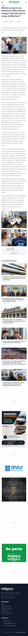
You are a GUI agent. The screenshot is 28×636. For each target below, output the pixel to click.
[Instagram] (6, 597)
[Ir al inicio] (14, 2)
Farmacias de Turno (6, 613)
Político (3, 5)
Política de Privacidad (20, 632)
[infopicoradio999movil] (14, 552)
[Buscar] (26, 2)
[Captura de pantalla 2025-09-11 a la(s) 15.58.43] (14, 489)
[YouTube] (13, 597)
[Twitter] (9, 597)
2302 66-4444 (7, 620)
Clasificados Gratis (6, 606)
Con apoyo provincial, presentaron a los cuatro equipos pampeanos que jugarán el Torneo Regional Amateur (13, 300)
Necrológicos (4, 611)
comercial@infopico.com (10, 625)
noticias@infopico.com (9, 623)
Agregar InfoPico (15, 253)
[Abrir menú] (2, 2)
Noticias (3, 604)
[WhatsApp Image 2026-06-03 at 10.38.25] (14, 429)
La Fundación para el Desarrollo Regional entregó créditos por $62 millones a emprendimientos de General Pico (13, 384)
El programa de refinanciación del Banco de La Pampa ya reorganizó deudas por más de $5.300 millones (13, 278)
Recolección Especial (6, 608)
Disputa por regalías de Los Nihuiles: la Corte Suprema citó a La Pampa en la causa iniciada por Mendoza (13, 321)
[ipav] (14, 468)
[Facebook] (2, 597)
